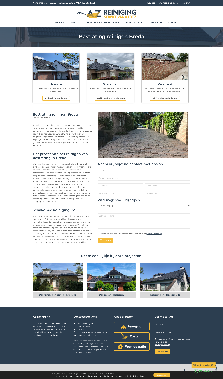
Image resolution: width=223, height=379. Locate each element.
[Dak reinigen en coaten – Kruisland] (58, 277)
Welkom (151, 3)
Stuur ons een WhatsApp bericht (61, 3)
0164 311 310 (40, 3)
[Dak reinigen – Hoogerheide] (165, 277)
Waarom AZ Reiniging (168, 3)
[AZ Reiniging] (111, 11)
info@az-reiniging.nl (86, 3)
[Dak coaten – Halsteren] (112, 277)
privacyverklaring (154, 234)
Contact (186, 3)
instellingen (140, 376)
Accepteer (161, 375)
